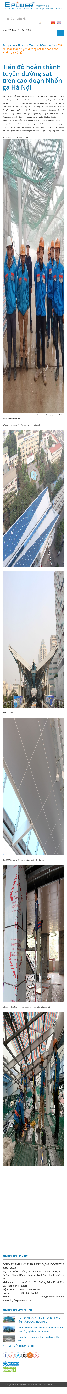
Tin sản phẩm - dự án (42, 45)
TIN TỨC (9, 18)
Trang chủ (9, 45)
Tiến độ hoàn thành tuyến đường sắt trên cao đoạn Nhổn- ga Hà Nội (33, 49)
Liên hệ (21, 18)
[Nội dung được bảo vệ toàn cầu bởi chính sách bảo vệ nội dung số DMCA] (9, 1369)
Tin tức (22, 45)
